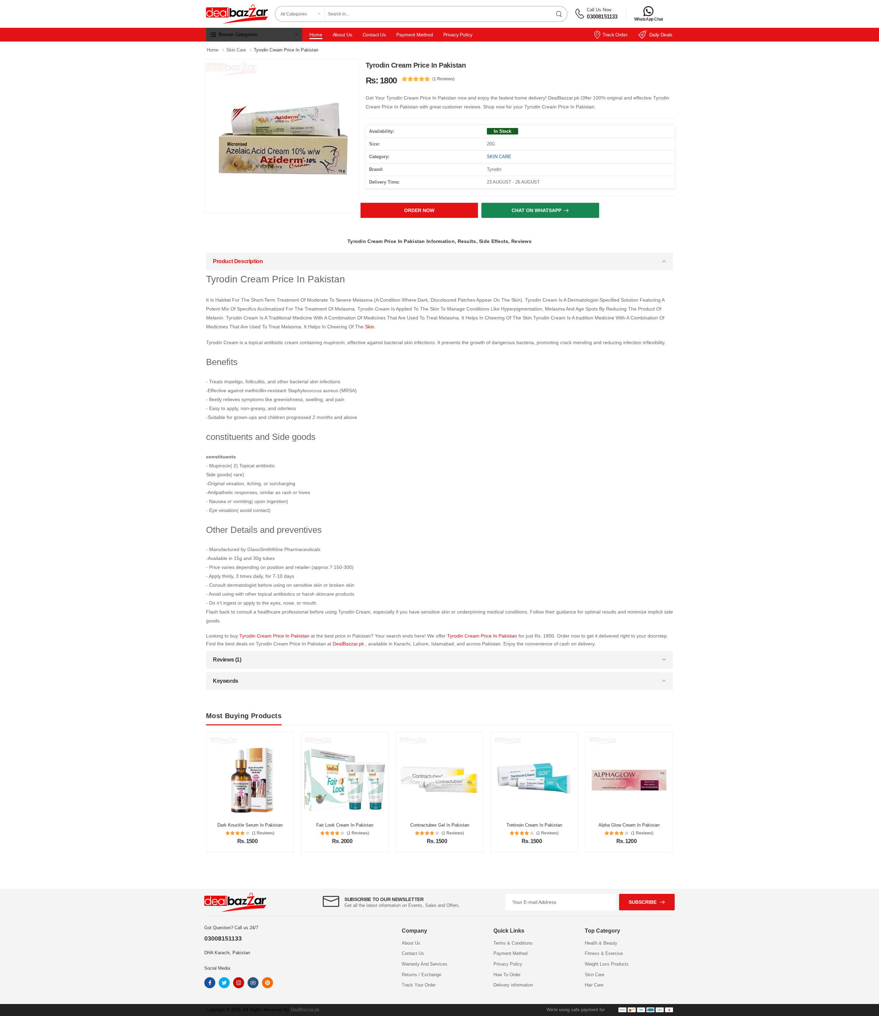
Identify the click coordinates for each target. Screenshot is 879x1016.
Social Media (217, 968)
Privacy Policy (457, 34)
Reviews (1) (227, 660)
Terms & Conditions (513, 943)
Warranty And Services (424, 964)
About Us (342, 34)
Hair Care (594, 985)
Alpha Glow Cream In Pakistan (629, 825)
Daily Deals (660, 34)
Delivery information (513, 985)
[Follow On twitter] (224, 982)
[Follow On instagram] (238, 982)
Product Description (238, 261)
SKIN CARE (499, 156)
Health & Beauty (601, 943)
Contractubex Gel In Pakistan (439, 825)
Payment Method (414, 34)
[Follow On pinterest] (267, 982)
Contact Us (374, 34)
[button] (254, 35)
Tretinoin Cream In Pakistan (534, 825)
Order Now (419, 210)
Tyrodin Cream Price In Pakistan (275, 636)
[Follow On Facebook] (209, 982)
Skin (369, 326)
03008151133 (602, 17)
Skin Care (594, 974)
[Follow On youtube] (253, 982)
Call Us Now (599, 9)
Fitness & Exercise (604, 953)
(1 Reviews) (443, 79)
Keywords (225, 681)
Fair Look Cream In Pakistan (344, 825)
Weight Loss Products (607, 964)
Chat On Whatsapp (536, 210)
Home (315, 34)
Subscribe (643, 902)
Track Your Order (419, 985)
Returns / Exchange (421, 974)
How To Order (507, 974)
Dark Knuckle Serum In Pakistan (250, 825)
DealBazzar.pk (349, 643)
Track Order (615, 34)
